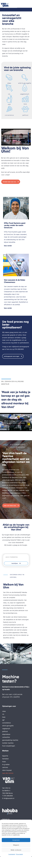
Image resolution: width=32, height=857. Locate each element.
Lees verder (8, 246)
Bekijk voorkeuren (16, 850)
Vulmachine (6, 737)
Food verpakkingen (8, 746)
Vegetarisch (6, 728)
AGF (9, 104)
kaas (25, 104)
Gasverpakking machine (10, 740)
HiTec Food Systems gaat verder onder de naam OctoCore (14, 225)
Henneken (5, 759)
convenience (9, 115)
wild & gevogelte (24, 83)
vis (9, 94)
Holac (4, 761)
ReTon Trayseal (7, 770)
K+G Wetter (6, 764)
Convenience (6, 723)
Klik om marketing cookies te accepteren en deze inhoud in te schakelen (16, 137)
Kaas (3, 717)
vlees (9, 83)
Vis (3, 714)
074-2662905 (19, 349)
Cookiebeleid (11, 854)
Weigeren (16, 845)
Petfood (5, 731)
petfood (25, 115)
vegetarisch (24, 94)
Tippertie (5, 756)
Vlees (4, 711)
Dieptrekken (6, 734)
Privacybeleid (19, 854)
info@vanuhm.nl (9, 798)
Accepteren (16, 840)
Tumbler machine (7, 743)
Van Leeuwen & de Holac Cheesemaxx (14, 281)
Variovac (5, 767)
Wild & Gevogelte (8, 726)
